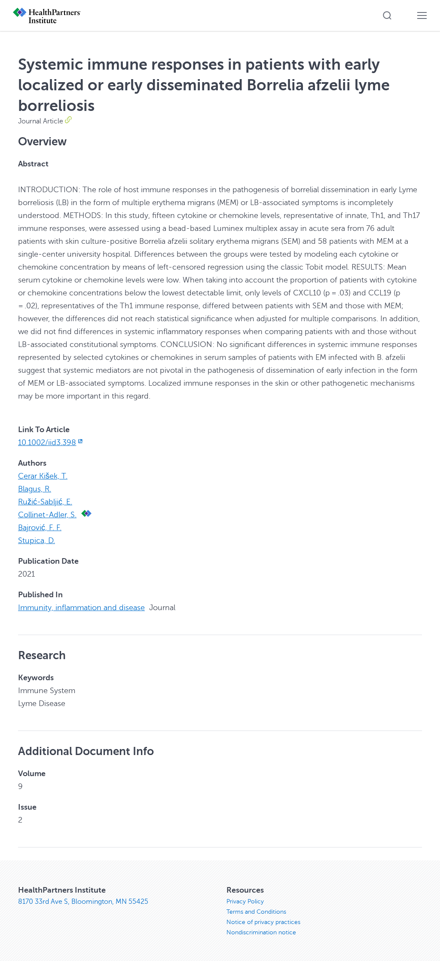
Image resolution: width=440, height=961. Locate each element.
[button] (387, 15)
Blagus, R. (34, 489)
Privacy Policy (245, 901)
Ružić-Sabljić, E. (45, 501)
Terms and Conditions (256, 912)
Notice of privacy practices (263, 922)
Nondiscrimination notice (261, 932)
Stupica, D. (36, 540)
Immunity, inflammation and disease (81, 607)
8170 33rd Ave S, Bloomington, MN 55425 (83, 902)
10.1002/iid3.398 (47, 442)
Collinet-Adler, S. (47, 514)
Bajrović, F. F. (39, 527)
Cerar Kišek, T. (42, 476)
